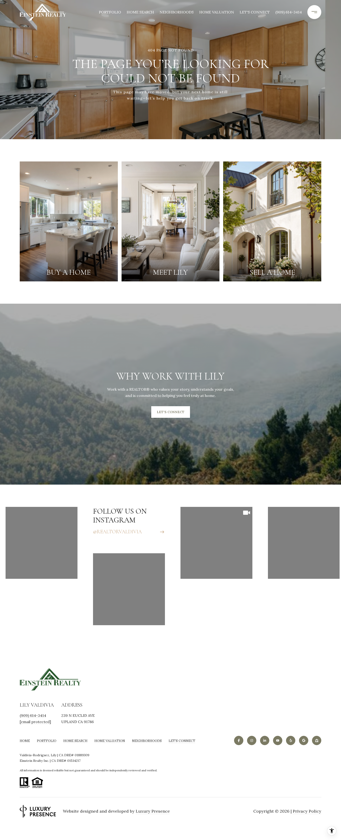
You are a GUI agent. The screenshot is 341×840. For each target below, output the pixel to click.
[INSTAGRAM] (251, 740)
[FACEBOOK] (238, 740)
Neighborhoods (177, 12)
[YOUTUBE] (277, 740)
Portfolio (110, 12)
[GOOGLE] (303, 740)
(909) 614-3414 (288, 12)
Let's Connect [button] (170, 412)
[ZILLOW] (316, 740)
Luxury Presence (153, 811)
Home (25, 741)
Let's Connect (182, 741)
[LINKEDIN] (264, 740)
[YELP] (290, 740)
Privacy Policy (307, 811)
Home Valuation (216, 12)
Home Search (140, 12)
